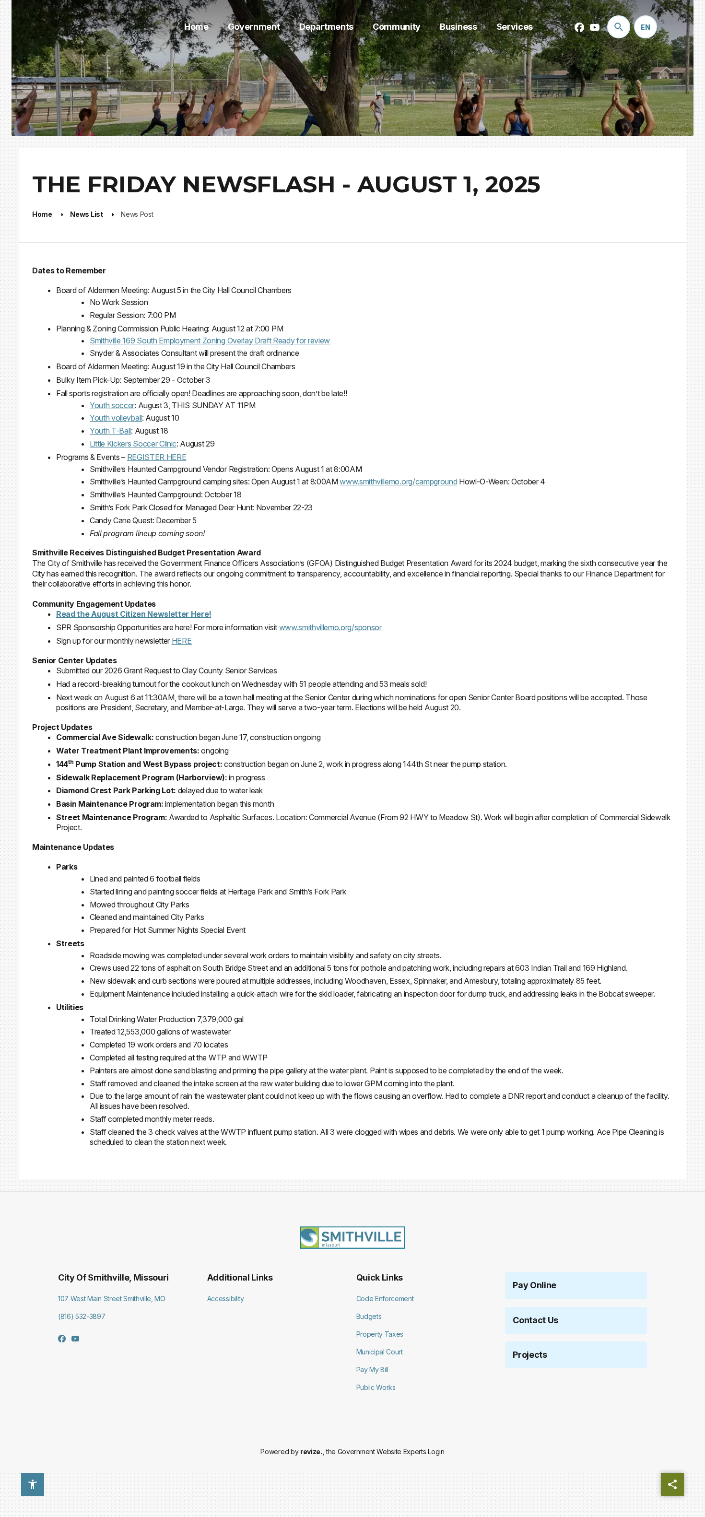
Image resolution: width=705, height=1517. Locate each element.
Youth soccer (112, 405)
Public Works (376, 1387)
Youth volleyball (116, 418)
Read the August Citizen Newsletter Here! (133, 614)
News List (86, 214)
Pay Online (534, 1285)
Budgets (369, 1316)
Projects (530, 1355)
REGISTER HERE (157, 457)
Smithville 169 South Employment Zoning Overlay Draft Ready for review (210, 340)
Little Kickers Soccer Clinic (133, 443)
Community (397, 27)
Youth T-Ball (110, 430)
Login (436, 1451)
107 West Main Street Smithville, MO (111, 1298)
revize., (312, 1451)
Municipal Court (379, 1352)
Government (254, 27)
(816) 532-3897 (82, 1316)
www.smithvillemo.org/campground (398, 481)
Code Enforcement (385, 1298)
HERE (182, 641)
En (645, 27)
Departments (326, 27)
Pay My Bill (372, 1369)
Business (458, 27)
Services (514, 27)
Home (196, 27)
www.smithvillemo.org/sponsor (330, 627)
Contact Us (535, 1320)
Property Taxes (380, 1334)
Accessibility (225, 1298)
